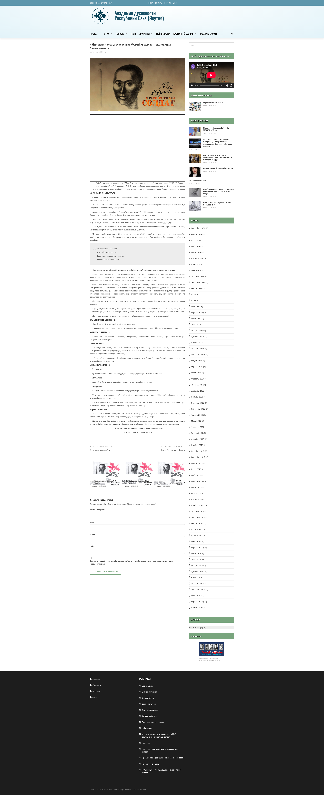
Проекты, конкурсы (140, 33)
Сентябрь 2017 (198, 589)
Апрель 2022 (197, 312)
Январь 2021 (197, 384)
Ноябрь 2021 (197, 342)
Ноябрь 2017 (197, 577)
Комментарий (97, 509)
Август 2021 (196, 360)
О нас (175, 2)
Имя (93, 522)
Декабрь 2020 (197, 391)
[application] (211, 75)
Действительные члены (153, 722)
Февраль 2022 (197, 324)
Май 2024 (195, 246)
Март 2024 (196, 252)
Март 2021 (196, 372)
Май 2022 (195, 306)
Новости (167, 2)
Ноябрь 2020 (197, 396)
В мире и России (149, 691)
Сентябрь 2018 (198, 517)
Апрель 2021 (197, 366)
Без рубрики (147, 686)
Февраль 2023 (197, 270)
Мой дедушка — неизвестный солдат (174, 33)
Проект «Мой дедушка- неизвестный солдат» (163, 757)
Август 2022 (196, 288)
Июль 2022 (196, 294)
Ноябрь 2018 (197, 505)
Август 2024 (196, 234)
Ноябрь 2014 (197, 607)
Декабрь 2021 (197, 336)
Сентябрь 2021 (198, 354)
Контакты (158, 2)
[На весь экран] (231, 85)
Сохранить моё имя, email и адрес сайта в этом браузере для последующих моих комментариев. (131, 562)
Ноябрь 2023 (197, 264)
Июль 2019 (196, 469)
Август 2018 (196, 523)
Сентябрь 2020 (198, 409)
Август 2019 (196, 463)
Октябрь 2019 (197, 451)
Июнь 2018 (196, 535)
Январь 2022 (197, 330)
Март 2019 (196, 487)
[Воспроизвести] (192, 85)
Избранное (147, 728)
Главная (150, 2)
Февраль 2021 (197, 378)
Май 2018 (195, 541)
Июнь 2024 (196, 240)
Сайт (92, 546)
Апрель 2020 (197, 415)
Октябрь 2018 (197, 511)
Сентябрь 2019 (198, 457)
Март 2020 (196, 421)
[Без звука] (227, 85)
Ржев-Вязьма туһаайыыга (173, 450)
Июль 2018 (196, 529)
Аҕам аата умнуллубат (100, 450)
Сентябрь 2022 (198, 282)
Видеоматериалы (208, 33)
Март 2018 (196, 553)
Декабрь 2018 (197, 499)
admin (92, 52)
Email (93, 534)
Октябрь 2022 (197, 276)
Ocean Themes (139, 789)
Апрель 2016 (197, 601)
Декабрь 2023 (197, 258)
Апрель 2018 (197, 547)
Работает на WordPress (101, 789)
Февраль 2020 (197, 427)
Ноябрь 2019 (197, 445)
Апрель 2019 (197, 481)
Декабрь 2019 (197, 439)
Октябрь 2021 (197, 348)
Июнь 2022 (196, 300)
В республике (148, 698)
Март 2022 (196, 318)
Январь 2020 (197, 433)
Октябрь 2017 (197, 583)
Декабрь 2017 (197, 571)
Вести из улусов (149, 704)
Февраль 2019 (197, 493)
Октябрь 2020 (197, 403)
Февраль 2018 (197, 559)
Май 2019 (195, 475)
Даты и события (149, 716)
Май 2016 (195, 595)
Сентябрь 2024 (198, 228)
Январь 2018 (197, 565)
